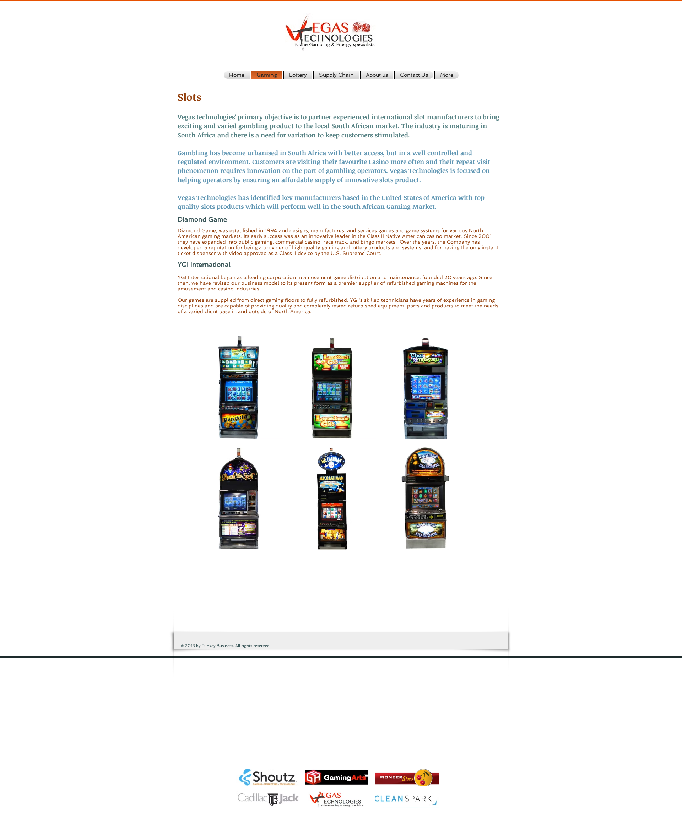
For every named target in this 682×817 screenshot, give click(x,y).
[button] (239, 386)
